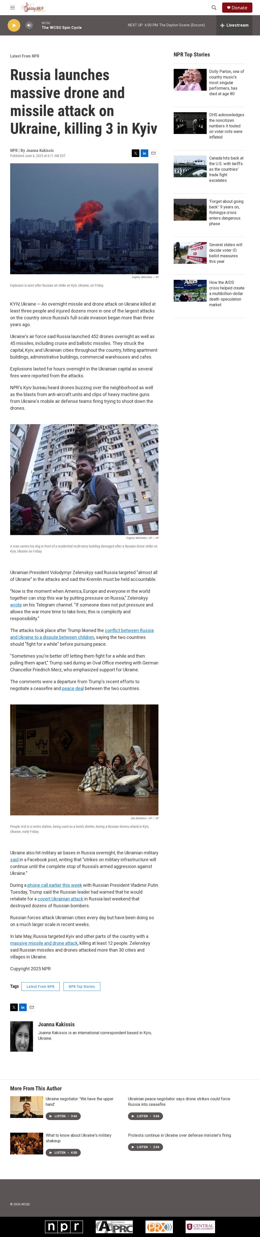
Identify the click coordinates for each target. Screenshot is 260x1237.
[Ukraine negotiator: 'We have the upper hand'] (26, 1107)
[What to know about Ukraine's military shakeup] (26, 1143)
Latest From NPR (24, 55)
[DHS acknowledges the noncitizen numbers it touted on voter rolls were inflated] (190, 123)
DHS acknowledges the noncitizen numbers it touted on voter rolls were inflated (226, 126)
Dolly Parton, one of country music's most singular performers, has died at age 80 (226, 82)
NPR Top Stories (82, 987)
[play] (14, 25)
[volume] (29, 25)
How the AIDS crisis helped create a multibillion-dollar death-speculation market (227, 293)
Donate (239, 7)
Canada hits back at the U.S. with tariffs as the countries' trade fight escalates (226, 169)
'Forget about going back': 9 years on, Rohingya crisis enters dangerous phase (226, 212)
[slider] (37, 25)
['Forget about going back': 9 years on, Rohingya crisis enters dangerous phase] (190, 210)
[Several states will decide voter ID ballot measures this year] (190, 253)
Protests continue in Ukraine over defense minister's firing (179, 1135)
